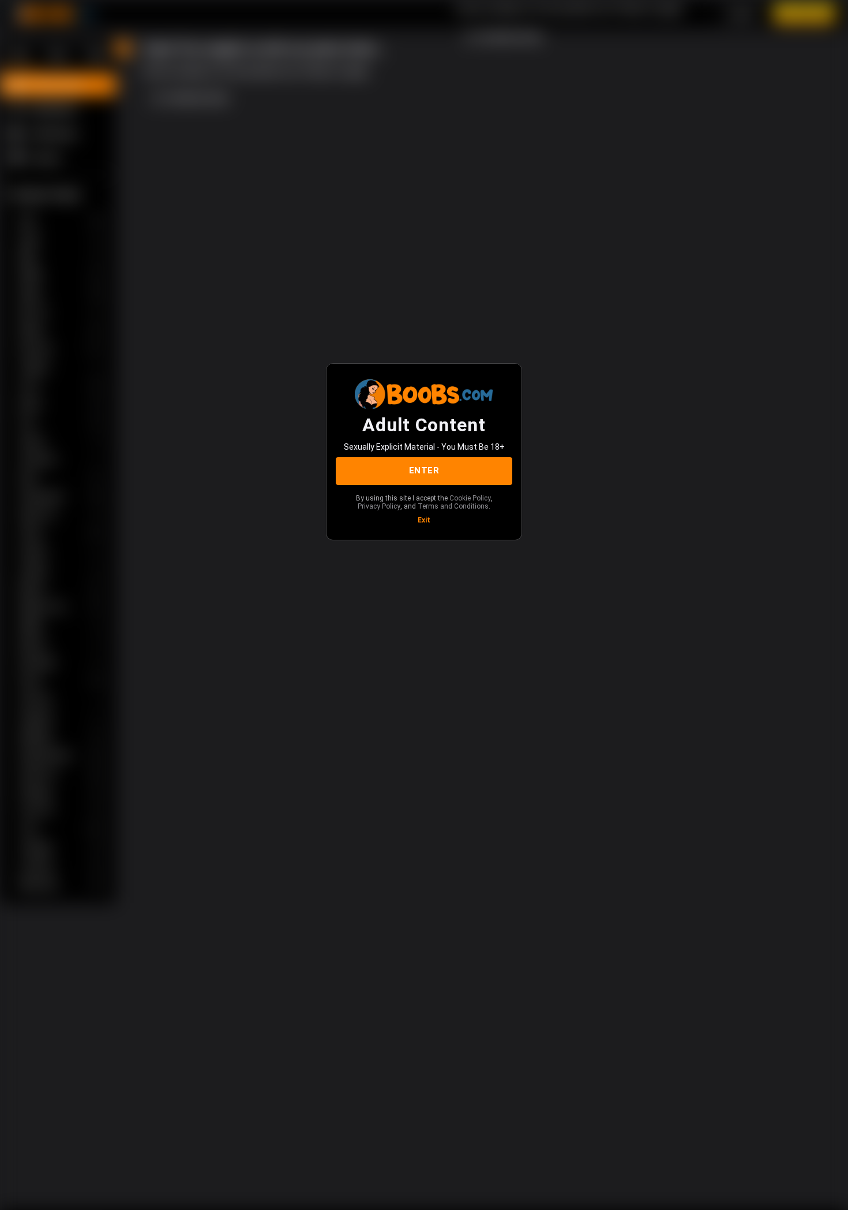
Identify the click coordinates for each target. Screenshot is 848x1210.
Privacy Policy (379, 506)
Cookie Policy (470, 498)
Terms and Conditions (453, 506)
